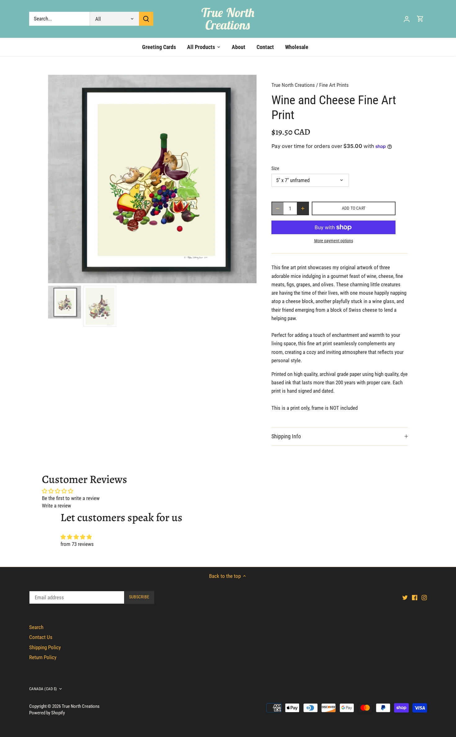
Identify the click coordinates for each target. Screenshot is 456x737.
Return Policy (42, 657)
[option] (152, 179)
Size (275, 168)
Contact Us (40, 637)
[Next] (247, 179)
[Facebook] (414, 597)
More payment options (333, 241)
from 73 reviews (77, 544)
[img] (228, 537)
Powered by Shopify (47, 713)
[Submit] (146, 19)
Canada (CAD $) (43, 688)
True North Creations (228, 18)
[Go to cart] (420, 18)
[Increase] (303, 208)
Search (36, 627)
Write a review (56, 505)
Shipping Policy (45, 647)
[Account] (407, 18)
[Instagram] (424, 597)
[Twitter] (405, 597)
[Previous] (57, 179)
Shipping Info (286, 436)
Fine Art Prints (334, 85)
